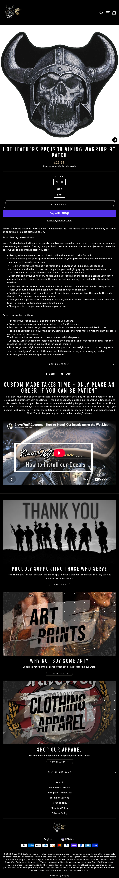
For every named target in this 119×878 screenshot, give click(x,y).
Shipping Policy (59, 808)
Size (59, 189)
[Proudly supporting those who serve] (59, 532)
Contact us (59, 584)
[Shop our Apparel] (59, 712)
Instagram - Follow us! (59, 792)
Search (59, 782)
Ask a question (59, 364)
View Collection (60, 673)
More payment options (59, 220)
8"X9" (60, 194)
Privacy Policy (59, 813)
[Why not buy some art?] (59, 624)
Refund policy (59, 802)
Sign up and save (59, 772)
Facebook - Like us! (59, 787)
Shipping (47, 166)
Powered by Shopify (59, 875)
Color (59, 176)
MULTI (59, 182)
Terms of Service (59, 797)
